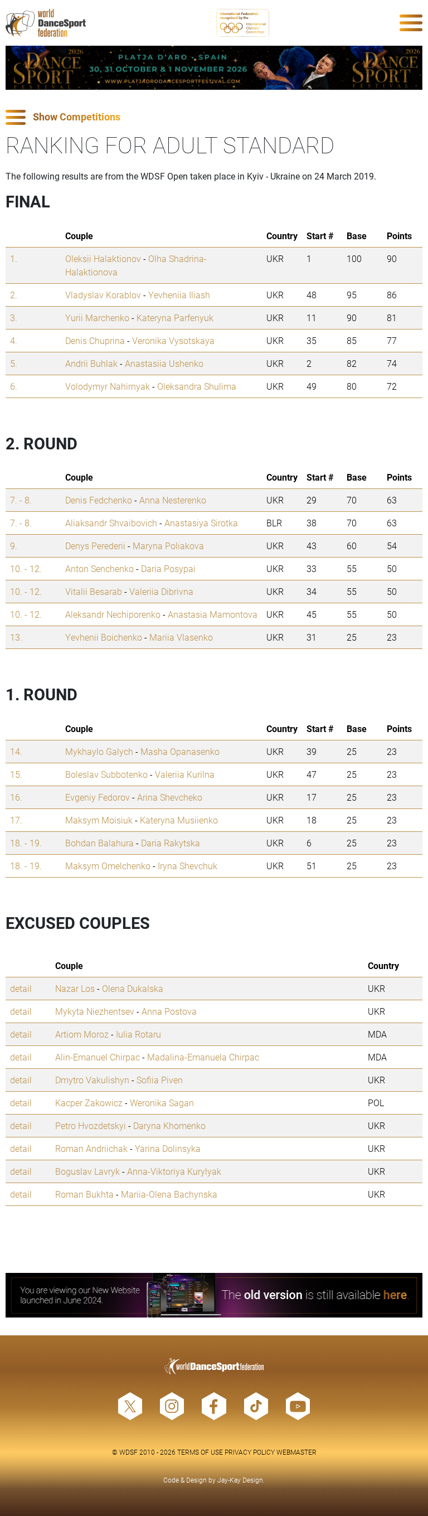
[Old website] (214, 1295)
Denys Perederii (95, 545)
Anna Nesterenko (172, 500)
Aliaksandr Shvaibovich (111, 523)
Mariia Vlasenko (181, 637)
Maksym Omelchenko (107, 865)
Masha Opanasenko (180, 751)
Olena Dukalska (132, 988)
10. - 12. (26, 568)
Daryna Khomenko (169, 1125)
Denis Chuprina (95, 340)
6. (13, 386)
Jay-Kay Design (240, 1479)
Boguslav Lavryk (87, 1171)
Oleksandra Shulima (196, 386)
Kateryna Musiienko (179, 820)
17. (16, 820)
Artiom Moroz (82, 1034)
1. (13, 258)
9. (13, 545)
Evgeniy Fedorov (97, 797)
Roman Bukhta (84, 1194)
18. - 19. (26, 843)
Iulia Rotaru (138, 1034)
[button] (214, 117)
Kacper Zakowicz (89, 1102)
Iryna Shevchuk (187, 865)
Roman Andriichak (91, 1148)
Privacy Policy (250, 1451)
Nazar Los (75, 988)
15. (16, 774)
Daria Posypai (168, 568)
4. (13, 340)
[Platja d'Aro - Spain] (214, 68)
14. (16, 751)
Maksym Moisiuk (99, 820)
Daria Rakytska (170, 843)
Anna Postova (169, 1011)
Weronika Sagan (162, 1102)
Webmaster (296, 1451)
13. (16, 637)
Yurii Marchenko (97, 317)
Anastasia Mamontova (212, 614)
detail (21, 988)
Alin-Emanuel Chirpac (97, 1057)
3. (13, 317)
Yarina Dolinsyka (168, 1148)
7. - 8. (21, 500)
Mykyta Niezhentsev (94, 1011)
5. (13, 363)
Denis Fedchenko (98, 500)
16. (16, 797)
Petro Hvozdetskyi (90, 1125)
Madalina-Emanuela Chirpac (203, 1057)
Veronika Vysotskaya (173, 340)
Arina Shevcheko (169, 797)
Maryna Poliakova (168, 545)
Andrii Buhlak (91, 363)
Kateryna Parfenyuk (175, 317)
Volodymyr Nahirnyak (107, 386)
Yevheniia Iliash (179, 295)
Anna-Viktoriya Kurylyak (174, 1171)
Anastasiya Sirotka (201, 523)
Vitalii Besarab (93, 591)
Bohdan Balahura (99, 843)
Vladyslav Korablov (103, 295)
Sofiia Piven (160, 1080)
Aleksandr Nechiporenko (112, 614)
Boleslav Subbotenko (106, 774)
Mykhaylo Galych (99, 751)
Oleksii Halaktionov (103, 258)
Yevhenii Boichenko (103, 637)
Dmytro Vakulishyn (92, 1080)
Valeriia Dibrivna (161, 591)
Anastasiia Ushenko (164, 363)
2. (13, 295)
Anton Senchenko (99, 568)
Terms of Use (200, 1451)
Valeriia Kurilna (185, 774)
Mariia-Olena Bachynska (169, 1194)
